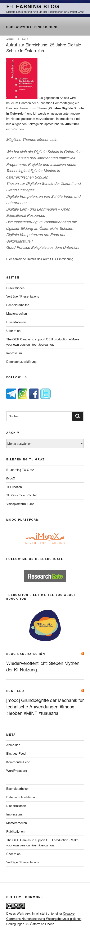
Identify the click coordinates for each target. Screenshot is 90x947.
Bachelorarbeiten (17, 305)
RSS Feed (15, 691)
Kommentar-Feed (18, 762)
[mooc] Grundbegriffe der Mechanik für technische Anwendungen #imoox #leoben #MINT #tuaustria (45, 706)
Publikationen (15, 288)
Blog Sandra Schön (25, 654)
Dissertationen (16, 322)
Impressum (14, 353)
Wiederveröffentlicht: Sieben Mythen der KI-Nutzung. (42, 666)
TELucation (14, 486)
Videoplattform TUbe (20, 503)
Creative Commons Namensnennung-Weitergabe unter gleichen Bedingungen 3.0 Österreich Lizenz (43, 918)
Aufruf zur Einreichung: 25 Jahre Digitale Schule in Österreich (43, 48)
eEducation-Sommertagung (55, 103)
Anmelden (13, 745)
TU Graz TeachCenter (21, 495)
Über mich (13, 330)
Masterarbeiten (16, 313)
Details (31, 259)
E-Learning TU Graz (20, 469)
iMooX (10, 478)
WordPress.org (16, 770)
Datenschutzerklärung (21, 361)
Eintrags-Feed (16, 753)
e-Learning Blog (32, 6)
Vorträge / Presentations (22, 296)
